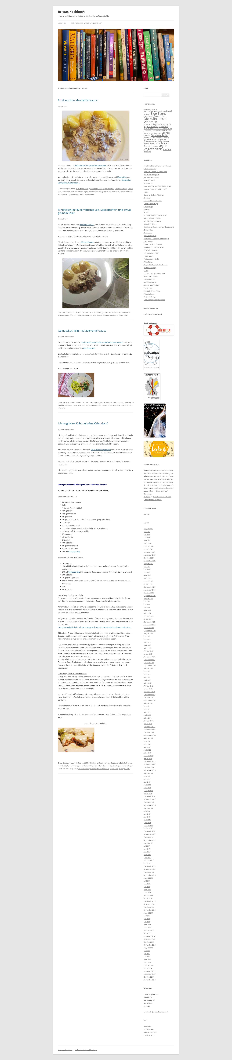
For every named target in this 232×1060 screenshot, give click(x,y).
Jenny (146, 482)
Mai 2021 (147, 712)
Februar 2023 (148, 651)
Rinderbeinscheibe (77, 194)
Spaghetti (166, 141)
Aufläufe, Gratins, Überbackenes (155, 172)
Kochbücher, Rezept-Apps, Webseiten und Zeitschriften (109, 763)
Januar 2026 (148, 549)
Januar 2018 (148, 828)
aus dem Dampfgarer (151, 175)
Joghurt (147, 126)
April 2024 (147, 610)
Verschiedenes (149, 294)
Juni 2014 (147, 954)
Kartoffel (163, 126)
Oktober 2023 (149, 628)
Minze (151, 133)
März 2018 (147, 823)
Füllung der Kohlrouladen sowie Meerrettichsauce (102, 342)
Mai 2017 (147, 852)
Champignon (148, 116)
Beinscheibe (91, 315)
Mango (146, 133)
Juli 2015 (147, 916)
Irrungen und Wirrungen (152, 221)
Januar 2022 (148, 689)
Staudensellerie (154, 143)
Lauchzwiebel (161, 130)
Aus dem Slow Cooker (151, 177)
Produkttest (148, 262)
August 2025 (148, 564)
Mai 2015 (147, 922)
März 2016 (147, 892)
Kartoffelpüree (158, 129)
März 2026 (147, 543)
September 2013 (150, 980)
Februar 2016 (148, 895)
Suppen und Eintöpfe (151, 285)
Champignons (159, 116)
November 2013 (149, 974)
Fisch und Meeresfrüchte (153, 201)
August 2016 (148, 878)
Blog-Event (158, 113)
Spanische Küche (150, 282)
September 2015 (150, 910)
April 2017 (147, 855)
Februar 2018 (148, 826)
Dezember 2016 (149, 866)
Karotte (154, 126)
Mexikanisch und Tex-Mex (153, 244)
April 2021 (147, 715)
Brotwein (147, 497)
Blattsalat (77, 405)
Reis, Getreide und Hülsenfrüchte (155, 139)
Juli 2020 (147, 741)
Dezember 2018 (149, 796)
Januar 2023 (148, 654)
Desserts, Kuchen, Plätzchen (154, 195)
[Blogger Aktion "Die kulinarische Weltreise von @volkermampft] (152, 369)
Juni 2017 (147, 849)
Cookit (146, 192)
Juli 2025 (147, 567)
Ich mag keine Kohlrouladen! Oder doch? (83, 423)
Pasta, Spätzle (149, 256)
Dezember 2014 (149, 936)
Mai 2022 (147, 677)
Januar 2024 (148, 619)
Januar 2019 (148, 794)
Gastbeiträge (148, 207)
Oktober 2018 (149, 802)
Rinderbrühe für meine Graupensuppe (90, 165)
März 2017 (147, 858)
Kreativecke (148, 233)
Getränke (147, 209)
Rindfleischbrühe (87, 224)
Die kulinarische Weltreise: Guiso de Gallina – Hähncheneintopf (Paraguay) (159, 491)
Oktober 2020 (149, 732)
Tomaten (148, 146)
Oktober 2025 (149, 558)
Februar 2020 (148, 756)
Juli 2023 (147, 636)
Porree (166, 137)
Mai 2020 (147, 747)
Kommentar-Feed (150, 1032)
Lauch (154, 130)
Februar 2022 (148, 686)
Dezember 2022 (149, 657)
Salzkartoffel (123, 315)
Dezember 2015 (149, 901)
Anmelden (147, 1026)
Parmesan (147, 137)
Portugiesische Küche (151, 259)
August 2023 (148, 633)
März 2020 (147, 753)
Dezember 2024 (149, 587)
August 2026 (148, 529)
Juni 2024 (147, 604)
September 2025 (150, 561)
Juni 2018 (147, 814)
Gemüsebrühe (89, 348)
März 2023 (147, 648)
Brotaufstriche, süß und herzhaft (155, 189)
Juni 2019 (147, 779)
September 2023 (150, 631)
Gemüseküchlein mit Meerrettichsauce (82, 330)
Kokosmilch (147, 130)
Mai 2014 (147, 956)
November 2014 (149, 939)
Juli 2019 (147, 776)
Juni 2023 (147, 639)
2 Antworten (62, 106)
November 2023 (149, 625)
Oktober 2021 (149, 697)
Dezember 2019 (149, 762)
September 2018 (150, 805)
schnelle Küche (149, 279)
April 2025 (147, 575)
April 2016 (147, 890)
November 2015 (149, 904)
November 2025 (149, 555)
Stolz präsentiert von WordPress (86, 1050)
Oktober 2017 (149, 837)
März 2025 (147, 578)
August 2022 (148, 668)
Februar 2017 (148, 860)
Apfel (169, 111)
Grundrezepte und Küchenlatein (155, 215)
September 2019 (150, 770)
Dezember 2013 (149, 971)
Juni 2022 (147, 674)
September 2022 (150, 665)
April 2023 (147, 645)
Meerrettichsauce (126, 191)
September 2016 (150, 875)
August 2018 (148, 808)
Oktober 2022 (149, 663)
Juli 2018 (147, 811)
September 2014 (150, 945)
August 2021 (148, 703)
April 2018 (147, 820)
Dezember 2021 (149, 692)
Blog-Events (148, 183)
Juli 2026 (147, 532)
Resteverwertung (121, 189)
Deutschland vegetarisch (101, 450)
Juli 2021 (147, 706)
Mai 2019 (147, 782)
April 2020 (147, 750)
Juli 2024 (147, 601)
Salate (146, 271)
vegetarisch (125, 405)
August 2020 (148, 738)
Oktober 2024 (149, 593)
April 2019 (147, 785)
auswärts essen (149, 180)
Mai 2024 (147, 607)
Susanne (147, 488)
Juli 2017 (147, 846)
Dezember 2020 (149, 727)
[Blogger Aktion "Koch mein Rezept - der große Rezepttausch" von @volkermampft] (155, 437)
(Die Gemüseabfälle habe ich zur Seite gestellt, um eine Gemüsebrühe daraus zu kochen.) (94, 627)
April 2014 (147, 959)
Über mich (62, 23)
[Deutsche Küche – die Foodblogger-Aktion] (152, 399)
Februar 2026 (148, 546)
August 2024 (148, 599)
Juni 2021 (147, 709)
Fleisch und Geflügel (97, 189)
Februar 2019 (148, 791)
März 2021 (147, 718)
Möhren (147, 135)
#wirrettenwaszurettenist (155, 111)
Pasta (154, 137)
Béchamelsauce (113, 191)
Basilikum (147, 114)
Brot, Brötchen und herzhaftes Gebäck (157, 186)
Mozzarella (157, 133)
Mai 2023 (147, 642)
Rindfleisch (114, 315)
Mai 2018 (147, 817)
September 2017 (150, 840)
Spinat (146, 143)
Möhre (165, 132)
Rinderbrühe (89, 194)
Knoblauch (167, 128)
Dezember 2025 (149, 552)
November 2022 (149, 660)
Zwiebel (147, 151)
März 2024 (147, 613)
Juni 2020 (147, 744)
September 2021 (150, 700)
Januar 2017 (148, 863)
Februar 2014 (148, 965)
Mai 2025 (147, 572)
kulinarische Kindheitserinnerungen (117, 312)
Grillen (146, 212)
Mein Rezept (109, 189)
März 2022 (147, 683)
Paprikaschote (159, 135)
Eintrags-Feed (149, 1029)
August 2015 (148, 913)
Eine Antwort (62, 219)
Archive (146, 514)
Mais (169, 130)
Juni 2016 (147, 884)
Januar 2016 (148, 898)
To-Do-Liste (148, 288)
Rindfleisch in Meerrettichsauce (77, 100)
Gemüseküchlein (88, 405)
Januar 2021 (148, 724)
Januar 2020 (148, 759)
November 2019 (149, 764)
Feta (146, 124)
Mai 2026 (147, 537)
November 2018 (149, 799)
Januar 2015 (148, 933)
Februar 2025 (148, 581)
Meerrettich (122, 177)
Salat (160, 141)
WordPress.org (149, 1035)
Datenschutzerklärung (65, 1050)
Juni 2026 (147, 535)
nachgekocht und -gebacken (92, 766)
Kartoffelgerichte (150, 224)
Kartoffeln (148, 128)
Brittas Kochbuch (71, 11)
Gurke (168, 124)
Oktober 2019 (149, 767)
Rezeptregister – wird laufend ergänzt (86, 23)
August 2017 (148, 843)
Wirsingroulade (124, 769)
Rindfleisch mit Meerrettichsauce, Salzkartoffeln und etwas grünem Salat (94, 211)
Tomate (165, 143)
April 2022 (147, 680)
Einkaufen (147, 198)
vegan (163, 145)
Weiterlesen (74, 183)
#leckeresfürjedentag (150, 109)
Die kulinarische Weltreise (155, 120)
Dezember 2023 (149, 622)
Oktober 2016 (149, 872)
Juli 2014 (147, 951)
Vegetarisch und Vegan (120, 402)
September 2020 (150, 735)
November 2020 (149, 729)
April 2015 (147, 924)
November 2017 (149, 834)
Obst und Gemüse (109, 766)
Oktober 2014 (149, 942)
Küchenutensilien (150, 236)
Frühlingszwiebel (157, 124)
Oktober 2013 (149, 977)
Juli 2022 (147, 671)
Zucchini (167, 149)
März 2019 (147, 788)
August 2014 (148, 948)
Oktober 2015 (149, 907)
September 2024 (150, 596)
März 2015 (147, 927)
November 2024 (149, 590)
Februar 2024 (148, 616)
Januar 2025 (148, 584)
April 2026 (147, 540)
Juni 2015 (147, 919)
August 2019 (148, 773)
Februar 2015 (148, 930)
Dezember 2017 (149, 831)
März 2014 (147, 962)
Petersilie (160, 138)
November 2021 (149, 695)
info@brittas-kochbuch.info (159, 1012)
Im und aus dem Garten (152, 218)
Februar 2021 (148, 721)
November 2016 (149, 869)
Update (155, 146)
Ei (144, 124)
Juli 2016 (147, 881)
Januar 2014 (148, 968)
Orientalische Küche (151, 253)
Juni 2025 (147, 569)
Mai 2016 (147, 887)
